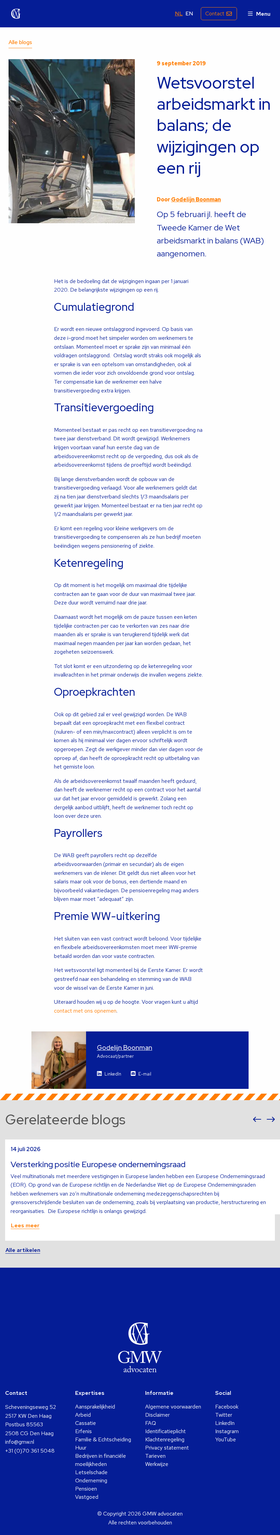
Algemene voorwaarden (173, 1406)
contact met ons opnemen (85, 1010)
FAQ (150, 1423)
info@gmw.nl (19, 1441)
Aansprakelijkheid (95, 1406)
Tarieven (155, 1455)
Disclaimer (157, 1414)
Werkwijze (156, 1464)
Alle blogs (20, 42)
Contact (214, 13)
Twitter (223, 1414)
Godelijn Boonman (196, 199)
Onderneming (91, 1480)
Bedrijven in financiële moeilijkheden (100, 1460)
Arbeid (83, 1414)
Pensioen (86, 1488)
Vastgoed (86, 1496)
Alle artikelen (22, 1250)
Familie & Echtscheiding (103, 1439)
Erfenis (83, 1431)
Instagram (227, 1431)
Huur (80, 1447)
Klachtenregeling (164, 1439)
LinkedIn (112, 1074)
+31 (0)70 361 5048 (30, 1450)
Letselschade (91, 1472)
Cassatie (85, 1423)
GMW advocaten (16, 14)
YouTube (225, 1439)
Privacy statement (167, 1447)
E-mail (144, 1074)
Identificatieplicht (165, 1431)
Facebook (226, 1406)
